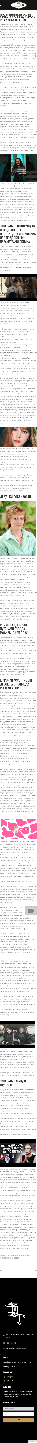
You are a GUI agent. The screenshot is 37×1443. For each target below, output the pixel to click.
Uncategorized (25, 1255)
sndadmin (15, 1255)
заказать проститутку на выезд (18, 606)
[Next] (30, 1270)
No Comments (6, 1258)
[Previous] (6, 1270)
